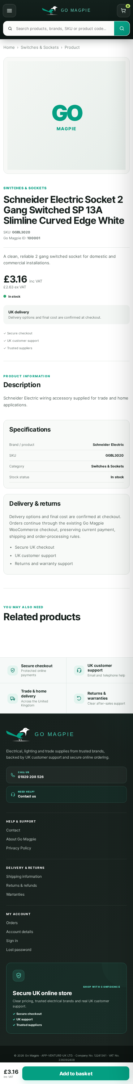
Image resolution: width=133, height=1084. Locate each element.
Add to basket (75, 1073)
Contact (13, 830)
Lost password (18, 949)
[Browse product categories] (9, 10)
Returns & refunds (21, 885)
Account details (19, 931)
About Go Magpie (21, 839)
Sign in (12, 940)
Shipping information (24, 876)
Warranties (15, 894)
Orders (12, 922)
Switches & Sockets (40, 47)
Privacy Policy (18, 848)
